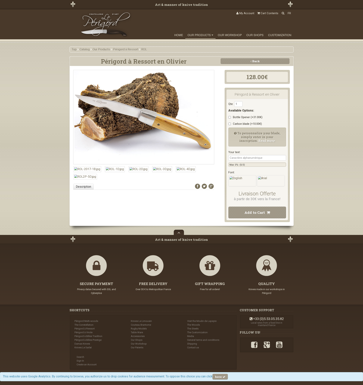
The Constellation (83, 324)
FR (289, 13)
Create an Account (87, 364)
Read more (266, 141)
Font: (231, 172)
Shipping (192, 343)
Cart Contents (269, 13)
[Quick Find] (283, 13)
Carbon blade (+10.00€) (246, 123)
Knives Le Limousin (141, 321)
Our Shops (255, 35)
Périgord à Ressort (84, 328)
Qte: (230, 104)
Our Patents (137, 347)
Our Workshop (230, 35)
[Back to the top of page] (179, 232)
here (219, 377)
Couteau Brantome (141, 324)
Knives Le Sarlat (83, 347)
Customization (279, 35)
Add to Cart (255, 212)
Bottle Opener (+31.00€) (246, 117)
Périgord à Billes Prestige (88, 340)
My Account (246, 13)
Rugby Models (139, 328)
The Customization (197, 332)
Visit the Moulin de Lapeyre (201, 321)
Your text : (234, 152)
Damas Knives (82, 343)
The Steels (193, 328)
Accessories (138, 336)
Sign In (80, 360)
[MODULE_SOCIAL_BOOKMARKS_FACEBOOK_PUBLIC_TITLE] (198, 186)
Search (80, 357)
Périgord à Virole (83, 332)
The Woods (193, 324)
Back (255, 61)
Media (190, 336)
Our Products (200, 35)
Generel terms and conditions (203, 340)
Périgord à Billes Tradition (88, 336)
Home (178, 35)
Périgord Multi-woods (86, 321)
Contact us (193, 347)
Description (83, 186)
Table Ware (137, 332)
